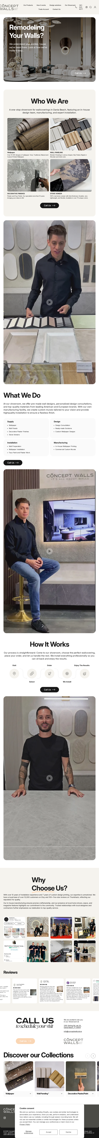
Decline (68, 1132)
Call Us (78, 73)
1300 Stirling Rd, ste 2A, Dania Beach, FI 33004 (72, 1026)
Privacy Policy (25, 1124)
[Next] (93, 1056)
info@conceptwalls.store (73, 1031)
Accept (48, 1132)
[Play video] (49, 302)
